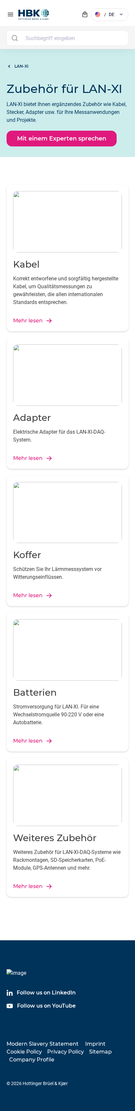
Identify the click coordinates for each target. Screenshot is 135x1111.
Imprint (95, 1044)
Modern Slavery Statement (43, 1044)
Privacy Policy (65, 1052)
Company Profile (31, 1060)
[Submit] (14, 38)
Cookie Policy (24, 1052)
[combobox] (67, 38)
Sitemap (100, 1052)
